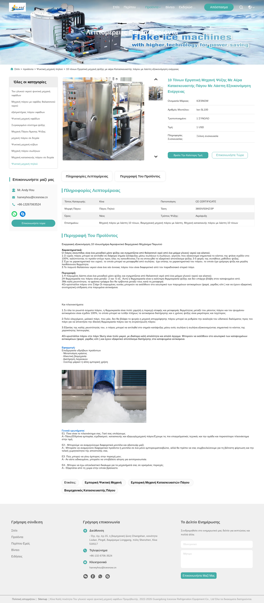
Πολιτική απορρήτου (23, 599)
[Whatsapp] (14, 214)
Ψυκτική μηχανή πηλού (50, 69)
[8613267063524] (100, 577)
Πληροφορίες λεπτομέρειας (87, 176)
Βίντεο (170, 7)
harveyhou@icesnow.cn (32, 197)
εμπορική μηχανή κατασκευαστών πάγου (160, 482)
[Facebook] (92, 577)
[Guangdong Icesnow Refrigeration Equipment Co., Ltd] (17, 7)
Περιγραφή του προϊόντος (140, 176)
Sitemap (42, 599)
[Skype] (22, 214)
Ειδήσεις (16, 556)
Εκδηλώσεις (187, 7)
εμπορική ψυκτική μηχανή (103, 482)
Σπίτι (116, 7)
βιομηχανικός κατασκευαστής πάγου (89, 490)
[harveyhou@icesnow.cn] (107, 577)
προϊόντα (151, 7)
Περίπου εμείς (132, 7)
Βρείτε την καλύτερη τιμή (188, 155)
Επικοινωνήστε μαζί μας (199, 575)
